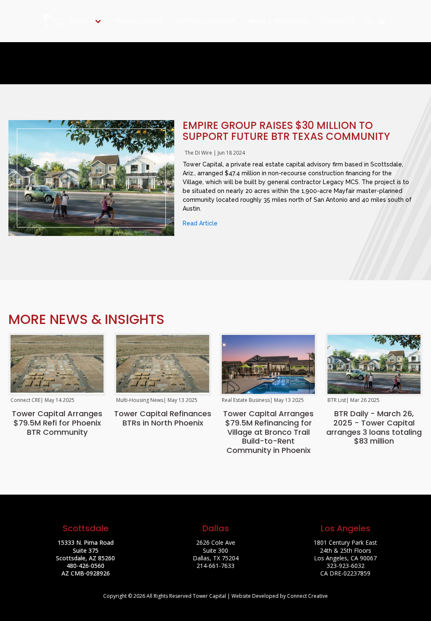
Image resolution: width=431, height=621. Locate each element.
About (81, 20)
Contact (339, 20)
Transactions (138, 20)
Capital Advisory (206, 20)
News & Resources (280, 20)
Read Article (200, 223)
